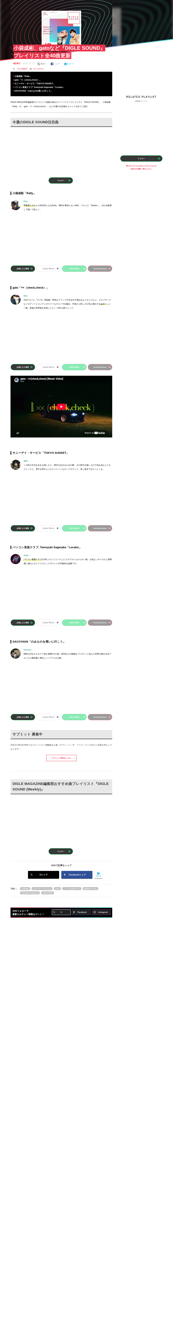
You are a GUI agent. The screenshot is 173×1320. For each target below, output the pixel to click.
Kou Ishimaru (38, 69)
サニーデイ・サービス (42, 888)
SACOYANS (47, 893)
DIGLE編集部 (23, 69)
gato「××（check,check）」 (27, 80)
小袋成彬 (25, 888)
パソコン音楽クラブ (72, 888)
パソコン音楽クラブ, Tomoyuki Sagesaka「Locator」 (39, 87)
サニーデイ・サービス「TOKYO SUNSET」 (34, 83)
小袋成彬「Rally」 (22, 76)
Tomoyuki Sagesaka (30, 893)
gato (57, 888)
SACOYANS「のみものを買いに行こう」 (33, 91)
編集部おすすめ (90, 888)
